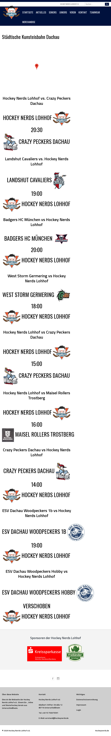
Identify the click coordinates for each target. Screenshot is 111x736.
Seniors (53, 12)
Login (78, 709)
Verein (73, 12)
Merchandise (28, 22)
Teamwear (95, 12)
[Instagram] (58, 678)
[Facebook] (53, 678)
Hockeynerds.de (102, 730)
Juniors (63, 12)
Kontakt (83, 12)
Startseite (27, 12)
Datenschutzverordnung (87, 699)
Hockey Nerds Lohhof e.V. (69, 4)
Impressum (81, 704)
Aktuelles (41, 12)
